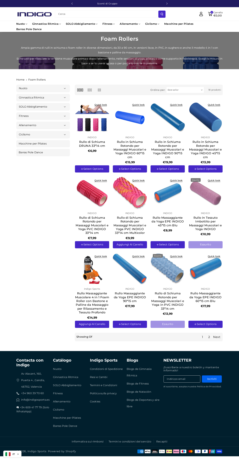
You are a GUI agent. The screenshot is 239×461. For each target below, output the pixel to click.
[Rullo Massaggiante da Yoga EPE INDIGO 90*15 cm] (130, 269)
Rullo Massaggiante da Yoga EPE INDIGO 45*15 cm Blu (168, 221)
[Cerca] (162, 14)
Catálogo (62, 360)
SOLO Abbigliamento (67, 385)
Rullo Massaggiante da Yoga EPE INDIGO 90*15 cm (130, 297)
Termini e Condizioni (103, 385)
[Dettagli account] (201, 14)
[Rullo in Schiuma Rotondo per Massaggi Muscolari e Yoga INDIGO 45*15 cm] (205, 117)
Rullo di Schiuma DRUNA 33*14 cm (92, 143)
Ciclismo (58, 409)
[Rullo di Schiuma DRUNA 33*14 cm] (92, 117)
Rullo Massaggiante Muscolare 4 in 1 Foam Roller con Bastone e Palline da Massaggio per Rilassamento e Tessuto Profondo (92, 303)
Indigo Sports (104, 360)
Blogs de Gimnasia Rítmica (139, 372)
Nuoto (57, 369)
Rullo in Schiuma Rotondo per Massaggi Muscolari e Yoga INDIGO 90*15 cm (167, 149)
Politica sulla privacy (103, 393)
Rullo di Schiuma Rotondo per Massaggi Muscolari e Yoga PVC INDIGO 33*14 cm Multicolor (129, 225)
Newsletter (177, 360)
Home (20, 79)
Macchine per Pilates (67, 417)
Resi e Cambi (98, 377)
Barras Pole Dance (65, 425)
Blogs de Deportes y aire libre (143, 403)
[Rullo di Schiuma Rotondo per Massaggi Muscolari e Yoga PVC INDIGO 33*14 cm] (92, 193)
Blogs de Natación (139, 391)
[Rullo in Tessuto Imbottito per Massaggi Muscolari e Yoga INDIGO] (205, 193)
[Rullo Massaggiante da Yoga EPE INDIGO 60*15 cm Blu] (205, 269)
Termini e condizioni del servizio (130, 441)
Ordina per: (157, 89)
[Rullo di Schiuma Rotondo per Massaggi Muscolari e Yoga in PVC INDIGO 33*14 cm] (167, 269)
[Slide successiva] (167, 3)
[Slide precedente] (72, 3)
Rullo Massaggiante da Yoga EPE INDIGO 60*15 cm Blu (205, 297)
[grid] (80, 90)
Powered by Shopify (62, 451)
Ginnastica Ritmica (65, 377)
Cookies (95, 401)
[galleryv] (89, 90)
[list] (99, 90)
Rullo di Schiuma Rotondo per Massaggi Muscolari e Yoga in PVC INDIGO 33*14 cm (167, 301)
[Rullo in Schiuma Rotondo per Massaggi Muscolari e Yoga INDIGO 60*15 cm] (130, 117)
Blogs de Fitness (138, 383)
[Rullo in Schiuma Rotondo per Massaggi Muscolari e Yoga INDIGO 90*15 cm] (167, 117)
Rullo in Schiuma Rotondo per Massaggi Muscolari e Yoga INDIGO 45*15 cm (205, 149)
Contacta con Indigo (30, 362)
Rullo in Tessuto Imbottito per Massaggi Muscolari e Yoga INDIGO (205, 223)
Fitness (58, 393)
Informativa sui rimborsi (88, 441)
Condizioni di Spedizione (106, 369)
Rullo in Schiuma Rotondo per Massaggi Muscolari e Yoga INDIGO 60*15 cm (129, 149)
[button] (21, 24)
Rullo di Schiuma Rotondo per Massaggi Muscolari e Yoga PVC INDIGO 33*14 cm (92, 225)
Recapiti (161, 441)
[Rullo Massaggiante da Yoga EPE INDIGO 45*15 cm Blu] (167, 193)
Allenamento (61, 401)
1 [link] (202, 337)
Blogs (132, 360)
